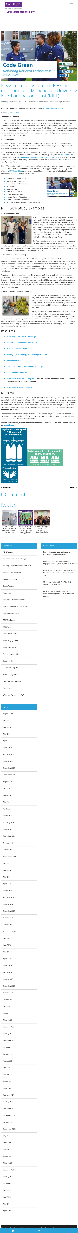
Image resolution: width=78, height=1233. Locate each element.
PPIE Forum (7, 627)
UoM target (65, 155)
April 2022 (7, 1013)
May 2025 (6, 802)
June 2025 (7, 795)
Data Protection (15, 1228)
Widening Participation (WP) (13, 695)
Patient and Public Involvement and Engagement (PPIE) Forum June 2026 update (60, 562)
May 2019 (6, 1204)
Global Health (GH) (10, 579)
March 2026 (7, 747)
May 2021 (6, 1074)
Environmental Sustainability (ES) (38, 102)
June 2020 (7, 1142)
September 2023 (9, 931)
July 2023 (6, 938)
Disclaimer (4, 1228)
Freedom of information (53, 1228)
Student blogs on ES (10, 674)
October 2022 (8, 999)
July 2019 (6, 1190)
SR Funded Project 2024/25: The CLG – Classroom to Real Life (57, 583)
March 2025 (7, 816)
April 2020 (7, 1156)
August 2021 (8, 1061)
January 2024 (8, 904)
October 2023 (8, 925)
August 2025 (8, 781)
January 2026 (8, 761)
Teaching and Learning (12, 681)
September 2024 (9, 856)
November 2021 (9, 1047)
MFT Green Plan (15, 171)
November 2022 (9, 993)
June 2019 (7, 1197)
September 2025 (9, 775)
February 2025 (8, 822)
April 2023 (7, 959)
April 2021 (7, 1081)
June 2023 (7, 945)
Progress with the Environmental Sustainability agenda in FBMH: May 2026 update (59, 593)
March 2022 (7, 1020)
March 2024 (7, 891)
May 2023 (6, 952)
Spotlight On (8, 661)
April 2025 (7, 809)
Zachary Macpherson (10, 102)
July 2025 (6, 788)
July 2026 (6, 720)
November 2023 (9, 918)
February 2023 (8, 972)
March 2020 (7, 1163)
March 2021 (7, 1088)
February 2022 (8, 1027)
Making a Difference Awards (14, 600)
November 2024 (9, 843)
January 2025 (8, 829)
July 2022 (6, 1006)
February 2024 (8, 897)
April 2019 (7, 1211)
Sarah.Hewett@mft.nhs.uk (53, 108)
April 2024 (7, 884)
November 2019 (9, 1183)
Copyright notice (28, 1228)
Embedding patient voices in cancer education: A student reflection (56, 553)
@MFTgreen (14, 112)
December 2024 (9, 836)
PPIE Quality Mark (10, 634)
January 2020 (8, 1177)
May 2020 (6, 1149)
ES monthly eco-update (12, 572)
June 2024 (7, 870)
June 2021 (7, 1068)
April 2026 (7, 741)
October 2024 (8, 850)
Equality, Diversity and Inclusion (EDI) (17, 566)
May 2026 (6, 734)
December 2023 (9, 911)
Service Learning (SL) (11, 654)
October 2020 (8, 1122)
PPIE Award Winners (11, 613)
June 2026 (7, 727)
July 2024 (6, 863)
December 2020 (9, 1108)
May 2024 (6, 877)
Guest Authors (55, 102)
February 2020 (8, 1170)
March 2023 (7, 965)
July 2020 (6, 1136)
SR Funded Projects (10, 668)
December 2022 (9, 986)
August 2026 (8, 713)
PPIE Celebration (9, 620)
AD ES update (8, 552)
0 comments (65, 102)
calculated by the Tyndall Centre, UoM (38, 157)
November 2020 (9, 1115)
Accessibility (39, 1228)
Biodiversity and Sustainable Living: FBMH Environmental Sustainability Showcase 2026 (59, 572)
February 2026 (8, 754)
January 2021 (8, 1102)
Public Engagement (10, 640)
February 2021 (8, 1095)
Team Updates (8, 688)
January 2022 (8, 1034)
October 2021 (8, 1054)
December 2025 (9, 768)
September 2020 (9, 1129)
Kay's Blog (7, 593)
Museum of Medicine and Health (15, 606)
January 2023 (8, 979)
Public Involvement (10, 647)
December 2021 (9, 1040)
